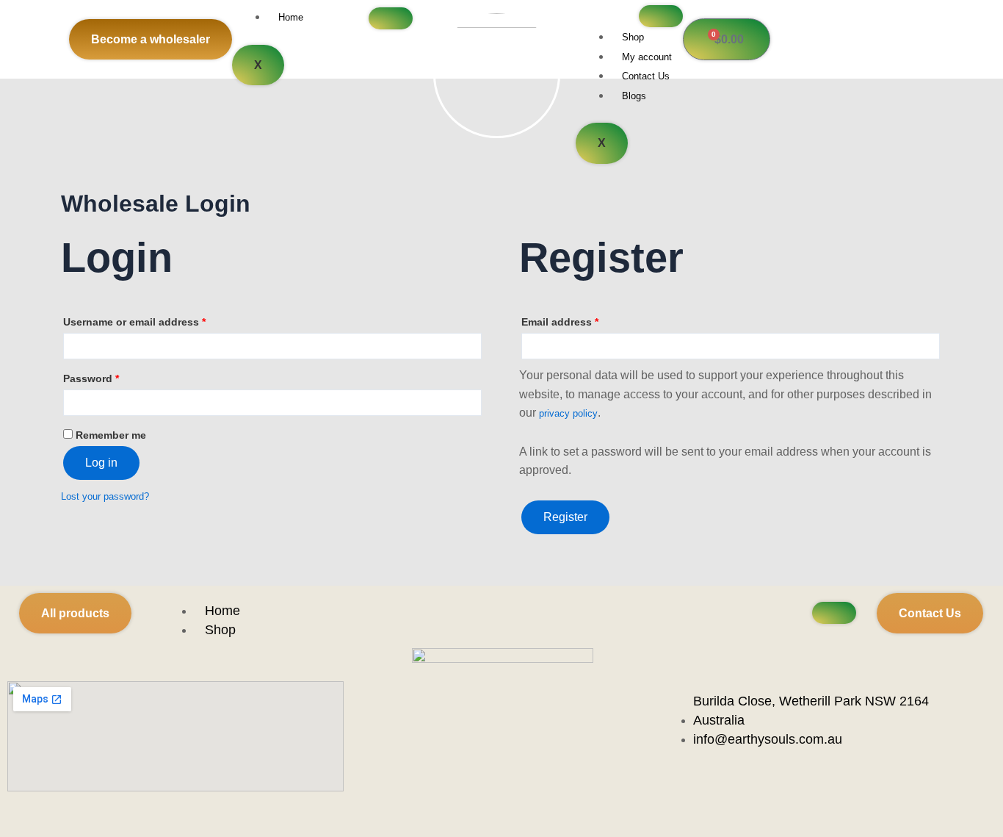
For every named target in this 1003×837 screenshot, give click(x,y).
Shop (633, 37)
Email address (559, 322)
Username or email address (134, 322)
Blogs (634, 95)
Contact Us (646, 76)
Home (290, 17)
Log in (101, 462)
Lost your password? (105, 496)
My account (647, 56)
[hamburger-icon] (391, 18)
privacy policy (568, 413)
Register (565, 517)
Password (91, 378)
